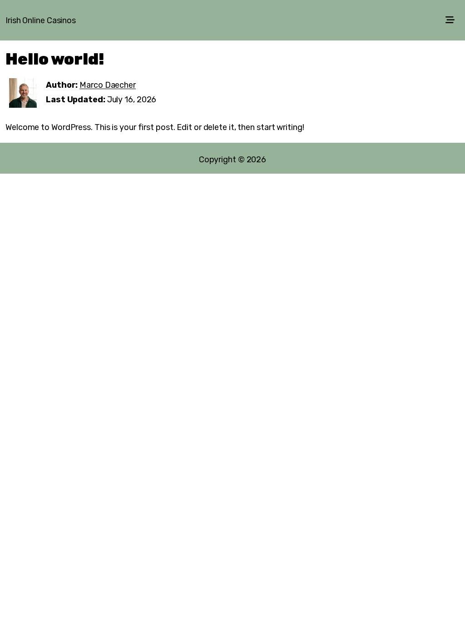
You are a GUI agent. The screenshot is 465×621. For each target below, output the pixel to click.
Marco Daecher (107, 85)
